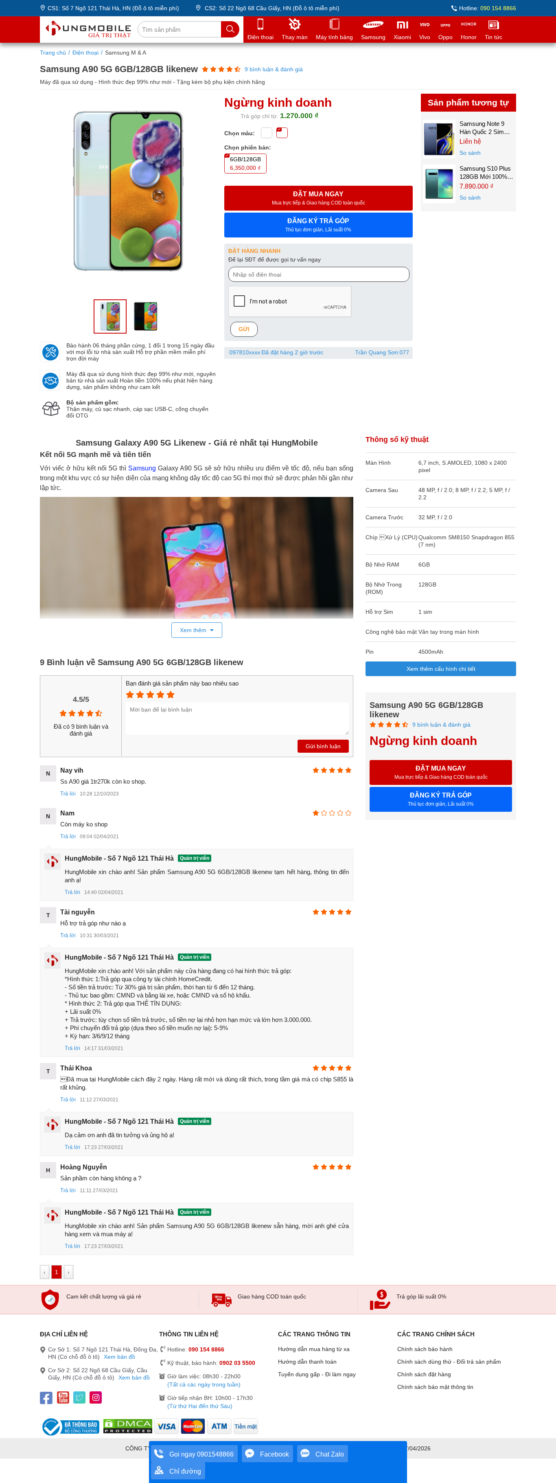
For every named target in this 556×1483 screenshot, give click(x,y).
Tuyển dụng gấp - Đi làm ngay (317, 1374)
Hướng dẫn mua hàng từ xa (314, 1349)
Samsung (142, 468)
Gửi (244, 329)
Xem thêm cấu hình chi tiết (441, 669)
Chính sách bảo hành (425, 1349)
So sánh (470, 152)
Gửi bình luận (323, 746)
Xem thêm (194, 630)
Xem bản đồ (119, 1356)
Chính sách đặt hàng (424, 1374)
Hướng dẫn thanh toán (307, 1361)
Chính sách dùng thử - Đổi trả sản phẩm (449, 1361)
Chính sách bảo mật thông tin (435, 1387)
